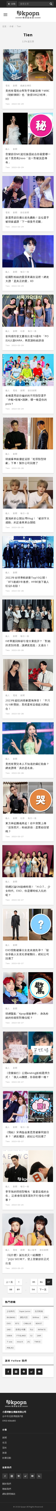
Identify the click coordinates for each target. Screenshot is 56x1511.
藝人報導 (32, 1250)
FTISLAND (21, 1335)
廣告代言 (24, 1317)
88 (10, 1289)
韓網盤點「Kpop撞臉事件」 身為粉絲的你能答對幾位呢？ (26, 1015)
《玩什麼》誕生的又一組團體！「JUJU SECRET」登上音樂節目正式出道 (27, 1259)
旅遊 (4, 1452)
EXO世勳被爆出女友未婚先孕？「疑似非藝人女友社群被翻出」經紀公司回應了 (27, 954)
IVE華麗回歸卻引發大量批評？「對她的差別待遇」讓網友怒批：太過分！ (27, 643)
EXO (9, 1323)
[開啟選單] (5, 14)
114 (33, 1289)
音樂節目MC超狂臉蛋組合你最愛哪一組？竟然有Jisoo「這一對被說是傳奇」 (28, 158)
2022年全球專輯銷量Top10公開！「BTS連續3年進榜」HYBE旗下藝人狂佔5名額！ (27, 582)
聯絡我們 (6, 1488)
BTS (17, 1323)
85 (34, 1282)
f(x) (31, 1329)
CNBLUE (27, 1323)
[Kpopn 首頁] (28, 14)
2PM (46, 1317)
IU (31, 1335)
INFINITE (42, 1329)
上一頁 (9, 1282)
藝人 (7, 149)
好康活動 (6, 1457)
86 (41, 1282)
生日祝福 (39, 1311)
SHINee (36, 1317)
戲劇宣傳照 (25, 85)
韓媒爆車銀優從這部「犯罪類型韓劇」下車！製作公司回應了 (25, 461)
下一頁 (43, 1289)
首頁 (4, 26)
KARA (9, 1335)
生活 (4, 1442)
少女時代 (11, 1311)
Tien (7, 104)
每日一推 (24, 272)
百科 (4, 1447)
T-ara (9, 1341)
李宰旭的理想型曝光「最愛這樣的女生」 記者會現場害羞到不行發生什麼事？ (27, 1196)
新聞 (15, 85)
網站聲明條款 (8, 1493)
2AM (39, 1335)
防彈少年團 (21, 1329)
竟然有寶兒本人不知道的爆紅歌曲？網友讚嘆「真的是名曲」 (27, 766)
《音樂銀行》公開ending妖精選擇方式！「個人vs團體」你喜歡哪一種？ (27, 1075)
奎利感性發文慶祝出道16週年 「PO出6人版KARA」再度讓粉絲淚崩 (27, 338)
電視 (7, 85)
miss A (20, 1341)
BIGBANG (11, 1317)
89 (18, 1289)
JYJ (29, 1341)
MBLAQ (10, 1348)
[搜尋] (51, 4)
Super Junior (24, 1311)
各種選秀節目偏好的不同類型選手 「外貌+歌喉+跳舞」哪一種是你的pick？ (26, 400)
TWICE (37, 1341)
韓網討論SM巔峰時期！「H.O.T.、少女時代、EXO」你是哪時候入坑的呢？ (27, 891)
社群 (22, 331)
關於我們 (6, 1483)
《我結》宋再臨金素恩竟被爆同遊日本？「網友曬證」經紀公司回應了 (27, 1134)
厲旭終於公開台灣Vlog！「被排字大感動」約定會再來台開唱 (27, 520)
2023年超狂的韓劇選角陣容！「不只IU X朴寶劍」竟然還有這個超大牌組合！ (27, 704)
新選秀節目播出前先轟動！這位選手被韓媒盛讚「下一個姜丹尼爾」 (27, 219)
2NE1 (9, 1329)
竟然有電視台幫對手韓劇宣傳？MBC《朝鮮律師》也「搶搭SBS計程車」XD (27, 95)
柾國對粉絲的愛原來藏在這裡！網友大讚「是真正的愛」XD (27, 279)
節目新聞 (24, 212)
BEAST (39, 1323)
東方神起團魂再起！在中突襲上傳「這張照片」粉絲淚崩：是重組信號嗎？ (27, 827)
